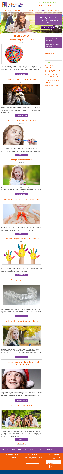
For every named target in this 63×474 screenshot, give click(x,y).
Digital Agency (36, 472)
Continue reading (22, 74)
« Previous (20, 443)
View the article (32, 462)
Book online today (46, 449)
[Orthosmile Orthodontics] (12, 2)
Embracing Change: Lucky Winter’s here (21, 79)
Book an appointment (48, 27)
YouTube (13, 462)
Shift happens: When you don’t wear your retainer (21, 199)
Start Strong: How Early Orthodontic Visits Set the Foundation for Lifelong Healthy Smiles (53, 76)
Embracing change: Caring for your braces (21, 120)
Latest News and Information (51, 56)
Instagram (13, 464)
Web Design (42, 472)
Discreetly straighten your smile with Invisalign (21, 280)
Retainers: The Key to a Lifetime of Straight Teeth (52, 66)
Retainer (47, 59)
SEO (45, 472)
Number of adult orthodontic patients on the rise (21, 321)
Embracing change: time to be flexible (21, 40)
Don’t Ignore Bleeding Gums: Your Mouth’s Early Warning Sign (52, 71)
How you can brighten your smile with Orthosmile (21, 239)
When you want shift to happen (21, 160)
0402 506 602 (29, 450)
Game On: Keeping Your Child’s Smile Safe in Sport (52, 81)
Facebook (13, 457)
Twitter (13, 459)
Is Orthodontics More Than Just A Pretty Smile (52, 86)
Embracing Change (49, 53)
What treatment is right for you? (22, 405)
